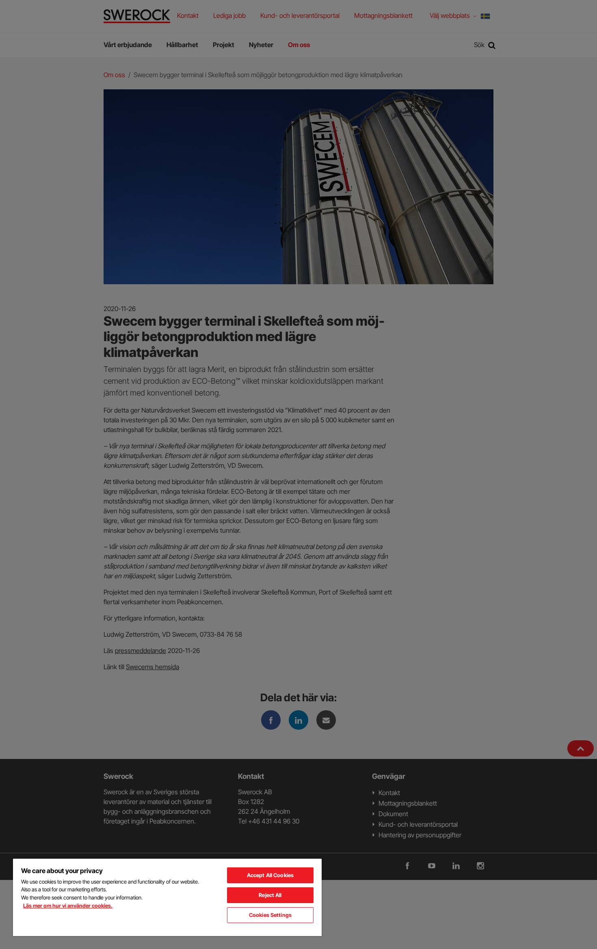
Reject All (270, 895)
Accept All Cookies (270, 875)
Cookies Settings (270, 915)
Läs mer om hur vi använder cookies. (67, 905)
